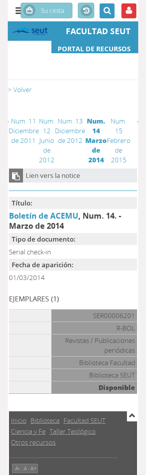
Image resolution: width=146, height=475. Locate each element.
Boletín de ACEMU (43, 215)
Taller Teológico (72, 431)
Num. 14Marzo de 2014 (96, 140)
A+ (33, 468)
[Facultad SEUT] (29, 31)
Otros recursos (33, 442)
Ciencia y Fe (28, 431)
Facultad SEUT (84, 420)
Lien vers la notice (53, 175)
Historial (86, 11)
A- (17, 468)
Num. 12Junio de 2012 (47, 140)
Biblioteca (45, 420)
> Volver (20, 89)
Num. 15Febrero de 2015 (118, 140)
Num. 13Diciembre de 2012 (70, 131)
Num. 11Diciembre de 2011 (24, 131)
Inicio (18, 420)
